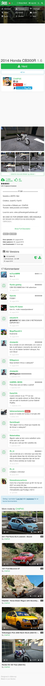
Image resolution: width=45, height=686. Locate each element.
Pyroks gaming (15, 284)
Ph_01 (12, 451)
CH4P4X (17, 78)
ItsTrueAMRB (15, 273)
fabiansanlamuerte (17, 411)
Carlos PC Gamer (16, 306)
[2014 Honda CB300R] (22, 139)
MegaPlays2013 (16, 331)
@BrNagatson (15, 374)
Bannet (27, 411)
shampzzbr (14, 342)
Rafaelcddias (15, 435)
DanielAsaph (15, 422)
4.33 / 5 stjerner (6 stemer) (8, 186)
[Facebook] (14, 81)
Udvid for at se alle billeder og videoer (22, 174)
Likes (20, 181)
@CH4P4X (13, 320)
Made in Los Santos (8, 679)
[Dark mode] (38, 3)
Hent (24, 66)
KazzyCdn (13, 393)
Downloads (9, 181)
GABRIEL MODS (16, 382)
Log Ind (19, 499)
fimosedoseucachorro (18, 480)
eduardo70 (14, 317)
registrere (30, 499)
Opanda (13, 295)
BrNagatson (14, 360)
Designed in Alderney (8, 676)
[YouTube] (17, 81)
